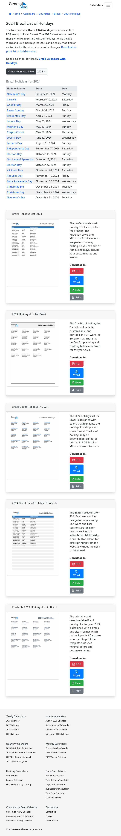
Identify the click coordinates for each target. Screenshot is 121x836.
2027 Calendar (12, 725)
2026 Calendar (12, 720)
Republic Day (14, 175)
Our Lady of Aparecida (20, 159)
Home (16, 13)
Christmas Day (15, 192)
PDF (78, 271)
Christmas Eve (15, 186)
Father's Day (14, 143)
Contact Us (51, 811)
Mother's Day (15, 126)
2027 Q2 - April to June (16, 761)
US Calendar (12, 775)
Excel (77, 290)
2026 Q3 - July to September (19, 748)
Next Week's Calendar (56, 752)
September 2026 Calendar (58, 725)
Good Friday (14, 105)
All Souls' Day (15, 170)
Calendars (96, 5)
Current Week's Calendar (57, 748)
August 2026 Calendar (56, 720)
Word (76, 280)
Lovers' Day (14, 137)
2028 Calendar (12, 729)
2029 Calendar (12, 734)
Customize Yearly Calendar (18, 811)
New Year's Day (16, 94)
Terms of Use (52, 820)
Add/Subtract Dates (55, 775)
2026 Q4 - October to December (21, 752)
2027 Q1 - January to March (19, 757)
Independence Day (18, 148)
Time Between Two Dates (57, 780)
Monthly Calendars (56, 716)
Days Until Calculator (55, 784)
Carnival (12, 99)
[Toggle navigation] (108, 5)
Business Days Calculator (57, 788)
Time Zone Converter (55, 793)
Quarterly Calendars (17, 743)
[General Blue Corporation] (18, 5)
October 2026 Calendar (56, 729)
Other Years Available (21, 71)
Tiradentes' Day (16, 116)
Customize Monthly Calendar (19, 816)
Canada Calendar (14, 780)
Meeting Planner (53, 797)
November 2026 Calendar (57, 734)
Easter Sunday (15, 110)
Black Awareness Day (19, 181)
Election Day (14, 154)
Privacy (49, 816)
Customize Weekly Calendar (19, 820)
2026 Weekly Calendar (56, 757)
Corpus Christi (15, 132)
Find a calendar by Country (18, 784)
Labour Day (14, 121)
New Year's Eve (16, 197)
